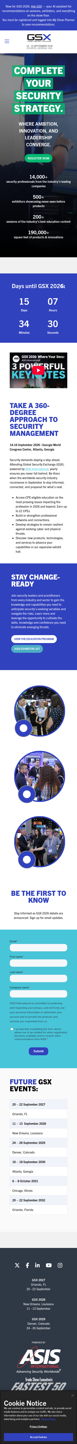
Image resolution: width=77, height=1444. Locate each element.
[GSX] (39, 38)
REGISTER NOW (38, 158)
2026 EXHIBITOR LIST (27, 648)
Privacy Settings (38, 1426)
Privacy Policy (48, 1419)
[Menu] (7, 42)
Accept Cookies (38, 1437)
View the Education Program (34, 639)
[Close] (72, 1395)
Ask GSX (36, 6)
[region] (38, 1417)
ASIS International (36, 469)
